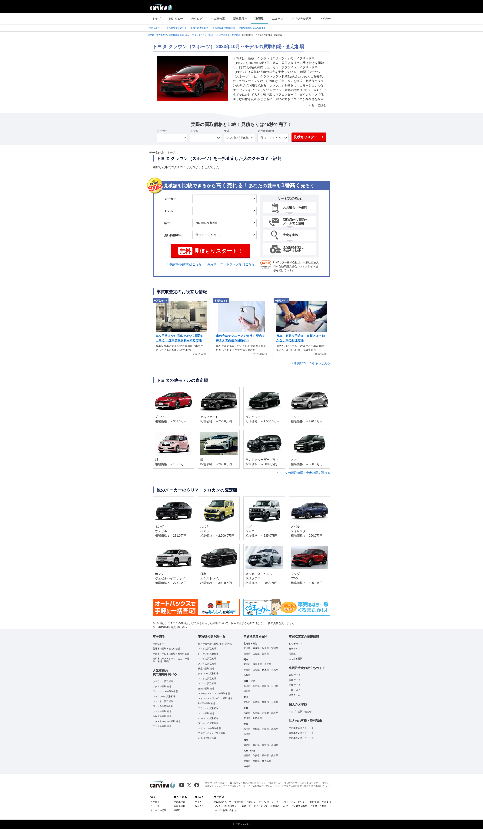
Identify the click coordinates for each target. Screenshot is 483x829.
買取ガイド (294, 680)
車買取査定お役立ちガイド (252, 27)
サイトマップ (260, 806)
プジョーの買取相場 (208, 723)
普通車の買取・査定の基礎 (166, 648)
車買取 (259, 18)
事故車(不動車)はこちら (185, 264)
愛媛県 (265, 745)
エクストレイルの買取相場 (166, 721)
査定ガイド (294, 675)
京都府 (265, 712)
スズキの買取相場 (207, 663)
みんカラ (199, 806)
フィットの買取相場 (163, 701)
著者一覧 (246, 806)
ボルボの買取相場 (207, 738)
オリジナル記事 (301, 18)
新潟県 (247, 686)
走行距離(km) (266, 130)
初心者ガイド (295, 643)
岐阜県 (256, 702)
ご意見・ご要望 (318, 806)
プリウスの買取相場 (163, 681)
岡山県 (265, 728)
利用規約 (314, 802)
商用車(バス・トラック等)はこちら (231, 264)
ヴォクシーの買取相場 (164, 696)
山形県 (256, 653)
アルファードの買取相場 (165, 691)
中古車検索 (218, 18)
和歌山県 (257, 718)
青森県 (256, 648)
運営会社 (238, 802)
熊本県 (274, 755)
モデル (194, 130)
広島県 (274, 728)
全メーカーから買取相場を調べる (215, 643)
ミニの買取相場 (206, 713)
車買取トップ (155, 27)
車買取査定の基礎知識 (223, 27)
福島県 (265, 653)
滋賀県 (274, 712)
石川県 (274, 686)
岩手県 (265, 648)
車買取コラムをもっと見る (312, 363)
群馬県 (274, 669)
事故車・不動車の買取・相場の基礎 (171, 653)
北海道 (247, 648)
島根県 (256, 728)
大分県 (247, 761)
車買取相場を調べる (176, 27)
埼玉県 (267, 664)
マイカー (325, 18)
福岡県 (247, 755)
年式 (226, 130)
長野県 (256, 686)
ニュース (277, 18)
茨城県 (256, 669)
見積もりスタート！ (309, 137)
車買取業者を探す (199, 27)
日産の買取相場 (206, 668)
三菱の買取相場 (206, 688)
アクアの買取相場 (162, 686)
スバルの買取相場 (207, 683)
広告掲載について (279, 806)
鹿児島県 (266, 761)
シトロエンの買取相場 (209, 728)
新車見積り (240, 18)
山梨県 (247, 675)
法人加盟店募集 (299, 806)
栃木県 (265, 669)
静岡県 (265, 702)
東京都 (247, 664)
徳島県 (247, 745)
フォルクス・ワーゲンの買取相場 (215, 698)
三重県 (274, 702)
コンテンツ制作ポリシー (226, 806)
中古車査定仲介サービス (301, 728)
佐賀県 (256, 755)
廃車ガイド (294, 648)
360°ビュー (176, 18)
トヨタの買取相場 (207, 648)
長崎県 (265, 755)
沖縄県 (247, 766)
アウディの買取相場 (208, 708)
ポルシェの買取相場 (208, 718)
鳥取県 (247, 728)
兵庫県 (256, 712)
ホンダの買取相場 (207, 658)
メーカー (162, 130)
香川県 (256, 745)
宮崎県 (256, 761)
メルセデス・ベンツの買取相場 (214, 693)
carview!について (222, 802)
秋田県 (247, 653)
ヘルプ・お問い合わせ (300, 711)
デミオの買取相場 (162, 726)
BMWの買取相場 (206, 703)
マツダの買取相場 (207, 678)
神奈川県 (257, 664)
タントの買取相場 (162, 711)
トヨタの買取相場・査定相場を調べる (304, 472)
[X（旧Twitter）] (189, 785)
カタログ (196, 18)
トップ (156, 18)
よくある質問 (295, 658)
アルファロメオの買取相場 (211, 733)
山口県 (247, 734)
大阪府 (247, 712)
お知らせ (250, 802)
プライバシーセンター (295, 802)
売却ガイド (294, 685)
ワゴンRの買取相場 (163, 706)
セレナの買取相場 (162, 716)
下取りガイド (295, 690)
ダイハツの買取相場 (208, 673)
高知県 (274, 745)
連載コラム (294, 695)
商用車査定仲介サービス (301, 738)
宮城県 (274, 648)
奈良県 (247, 718)
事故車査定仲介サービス (301, 733)
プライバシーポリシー (269, 802)
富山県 (265, 686)
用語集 (292, 653)
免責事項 (326, 802)
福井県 (247, 691)
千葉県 (247, 669)
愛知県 (247, 702)
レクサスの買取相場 (208, 653)
